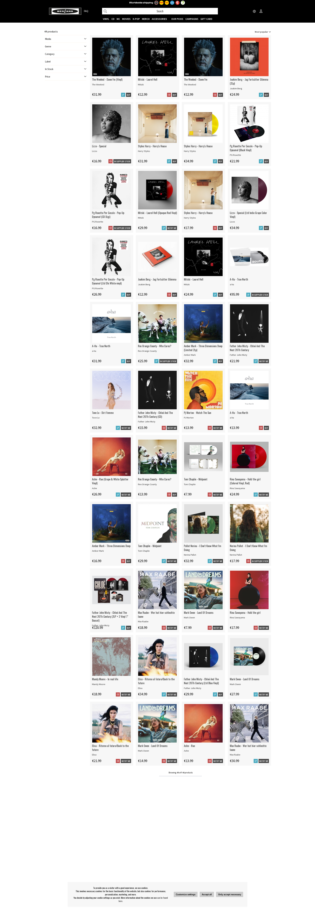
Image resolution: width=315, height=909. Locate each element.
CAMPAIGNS (191, 18)
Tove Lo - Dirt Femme (103, 413)
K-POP (136, 18)
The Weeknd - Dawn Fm (195, 79)
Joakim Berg (236, 88)
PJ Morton (189, 417)
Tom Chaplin (190, 484)
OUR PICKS (177, 18)
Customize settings (185, 894)
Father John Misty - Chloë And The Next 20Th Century (247, 348)
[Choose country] (254, 11)
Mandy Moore (98, 684)
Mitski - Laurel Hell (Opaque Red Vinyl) (157, 213)
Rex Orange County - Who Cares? (154, 346)
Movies (126, 18)
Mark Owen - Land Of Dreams (198, 613)
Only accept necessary (229, 894)
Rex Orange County (147, 350)
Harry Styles (144, 151)
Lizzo (94, 151)
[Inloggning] (261, 11)
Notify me (172, 228)
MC (118, 18)
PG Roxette (235, 155)
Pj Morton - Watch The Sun (197, 413)
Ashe (94, 488)
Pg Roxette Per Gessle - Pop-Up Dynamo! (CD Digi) (108, 215)
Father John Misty (238, 354)
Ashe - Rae (189, 746)
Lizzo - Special (99, 146)
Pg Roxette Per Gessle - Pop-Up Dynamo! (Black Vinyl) (246, 148)
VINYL (106, 18)
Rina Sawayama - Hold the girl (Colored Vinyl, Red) (245, 481)
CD (113, 18)
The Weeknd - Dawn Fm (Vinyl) (107, 79)
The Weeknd (98, 84)
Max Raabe (143, 621)
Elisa (140, 688)
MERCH (146, 18)
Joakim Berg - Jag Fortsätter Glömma (157, 279)
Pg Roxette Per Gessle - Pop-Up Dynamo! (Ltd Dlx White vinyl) (108, 281)
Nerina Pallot (190, 554)
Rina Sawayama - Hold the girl (245, 613)
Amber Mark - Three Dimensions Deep (111, 546)
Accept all (207, 894)
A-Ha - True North (239, 279)
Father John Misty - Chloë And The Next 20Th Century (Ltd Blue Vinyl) (201, 681)
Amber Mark (190, 354)
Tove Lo (96, 417)
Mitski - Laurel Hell (147, 79)
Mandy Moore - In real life (105, 679)
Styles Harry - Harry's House (152, 146)
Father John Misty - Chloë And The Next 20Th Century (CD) (155, 415)
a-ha (232, 284)
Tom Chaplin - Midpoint (195, 479)
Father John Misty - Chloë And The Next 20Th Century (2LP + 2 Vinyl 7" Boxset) (110, 616)
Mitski (141, 84)
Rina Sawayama (237, 488)
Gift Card (206, 18)
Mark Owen (189, 617)
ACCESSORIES (159, 18)
